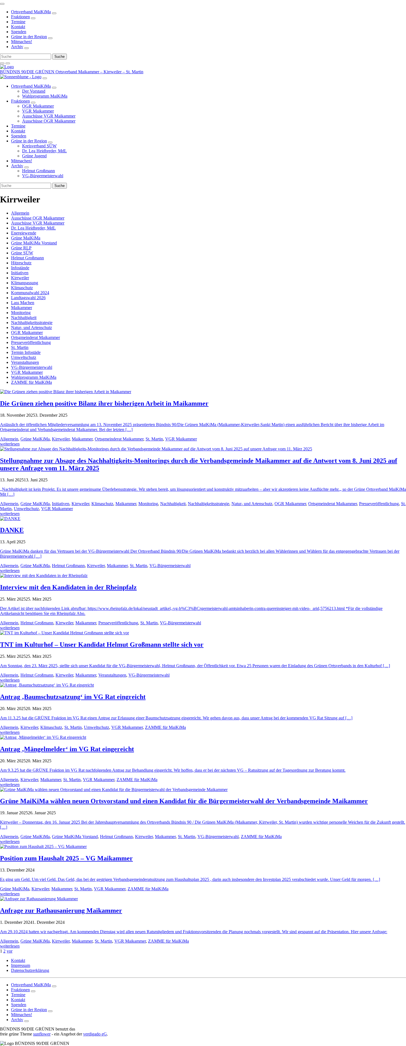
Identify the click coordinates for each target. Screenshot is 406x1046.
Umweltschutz (23, 357)
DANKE (12, 530)
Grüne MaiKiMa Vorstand (34, 243)
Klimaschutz (22, 287)
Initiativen (19, 272)
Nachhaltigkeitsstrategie (31, 322)
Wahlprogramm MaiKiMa (33, 377)
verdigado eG (95, 1034)
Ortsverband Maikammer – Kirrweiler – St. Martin (99, 71)
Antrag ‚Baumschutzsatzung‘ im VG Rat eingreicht (73, 696)
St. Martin (19, 347)
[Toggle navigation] (2, 4)
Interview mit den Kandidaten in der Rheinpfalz (68, 587)
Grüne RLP (21, 248)
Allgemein (20, 213)
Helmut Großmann (27, 257)
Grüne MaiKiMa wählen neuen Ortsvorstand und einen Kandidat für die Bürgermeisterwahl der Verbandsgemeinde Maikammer (184, 801)
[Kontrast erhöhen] (8, 63)
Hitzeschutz (21, 262)
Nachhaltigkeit (23, 317)
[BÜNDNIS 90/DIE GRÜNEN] (7, 66)
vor (9, 951)
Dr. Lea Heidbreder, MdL (33, 228)
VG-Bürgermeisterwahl (31, 367)
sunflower (42, 1034)
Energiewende (23, 233)
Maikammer (21, 307)
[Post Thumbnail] (65, 391)
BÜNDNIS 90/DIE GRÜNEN (28, 71)
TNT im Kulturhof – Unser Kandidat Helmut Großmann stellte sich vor (102, 644)
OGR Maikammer (27, 332)
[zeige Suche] (2, 63)
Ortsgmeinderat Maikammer (35, 337)
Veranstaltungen (25, 362)
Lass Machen (22, 302)
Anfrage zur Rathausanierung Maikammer (61, 910)
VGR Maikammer (27, 372)
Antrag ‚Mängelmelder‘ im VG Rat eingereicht (67, 749)
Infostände (20, 267)
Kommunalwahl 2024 (30, 292)
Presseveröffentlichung (31, 342)
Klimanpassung (24, 282)
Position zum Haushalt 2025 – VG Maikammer (66, 858)
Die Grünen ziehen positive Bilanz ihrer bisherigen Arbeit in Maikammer (104, 403)
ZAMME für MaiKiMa (31, 382)
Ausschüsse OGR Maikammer (37, 218)
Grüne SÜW (22, 253)
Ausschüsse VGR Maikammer (37, 223)
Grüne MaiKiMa (25, 238)
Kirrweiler (20, 277)
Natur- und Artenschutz (31, 327)
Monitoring (21, 312)
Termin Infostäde (26, 352)
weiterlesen (10, 444)
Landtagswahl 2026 (28, 297)
